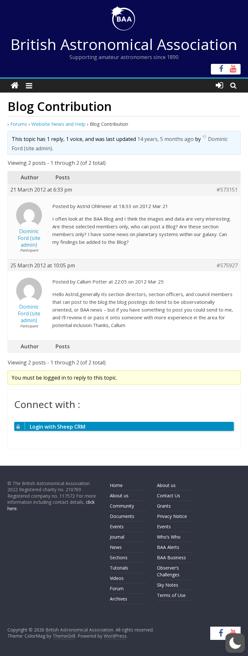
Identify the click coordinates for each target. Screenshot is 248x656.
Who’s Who (169, 537)
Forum (117, 588)
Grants (164, 506)
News (116, 547)
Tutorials (119, 568)
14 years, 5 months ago (165, 139)
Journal (117, 537)
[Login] (219, 86)
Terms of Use (171, 595)
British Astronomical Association (124, 44)
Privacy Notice (172, 516)
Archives (118, 599)
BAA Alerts (168, 547)
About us (119, 495)
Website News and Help (58, 124)
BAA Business (171, 557)
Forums (18, 124)
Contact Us (168, 495)
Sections (119, 557)
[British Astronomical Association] (14, 86)
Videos (117, 578)
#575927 (227, 265)
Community (122, 506)
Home (116, 485)
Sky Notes (167, 585)
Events (117, 526)
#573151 (227, 189)
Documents (122, 516)
